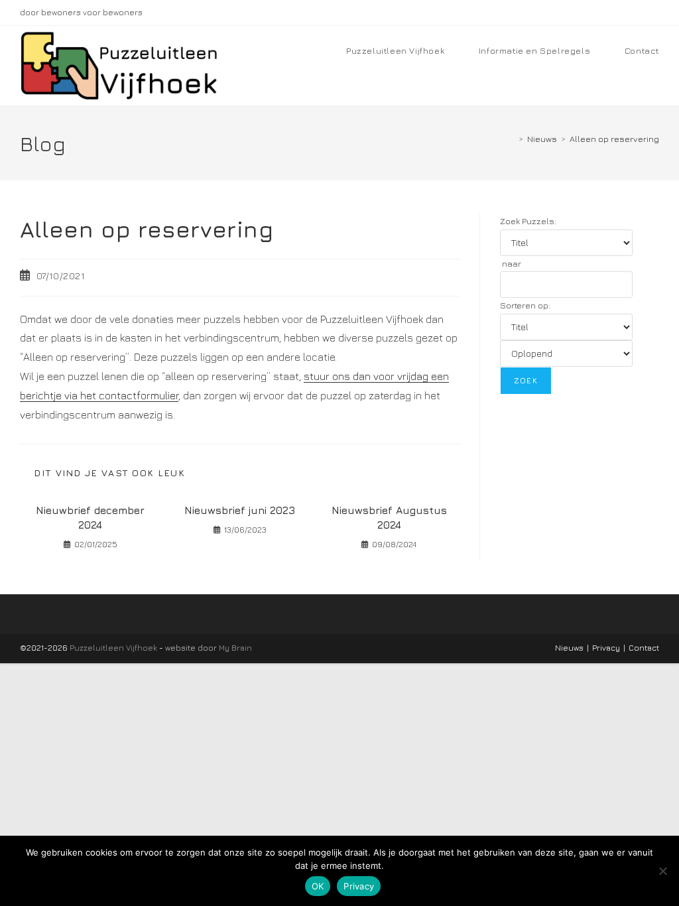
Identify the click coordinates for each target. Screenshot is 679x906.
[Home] (511, 138)
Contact (644, 648)
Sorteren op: (525, 305)
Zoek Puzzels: (528, 221)
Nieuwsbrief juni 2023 (239, 510)
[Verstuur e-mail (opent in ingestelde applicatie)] (653, 12)
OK (318, 886)
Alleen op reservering (614, 138)
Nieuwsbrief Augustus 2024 (389, 517)
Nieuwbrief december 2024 (90, 517)
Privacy (606, 648)
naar (510, 263)
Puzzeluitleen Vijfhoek (113, 648)
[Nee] (662, 870)
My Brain (235, 648)
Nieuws (569, 648)
